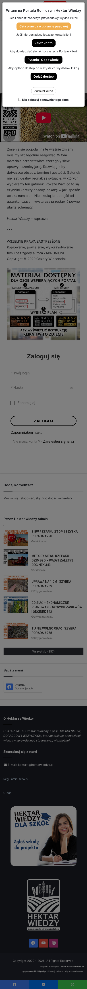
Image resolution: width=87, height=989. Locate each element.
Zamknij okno (43, 91)
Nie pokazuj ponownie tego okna (45, 99)
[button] (44, 26)
